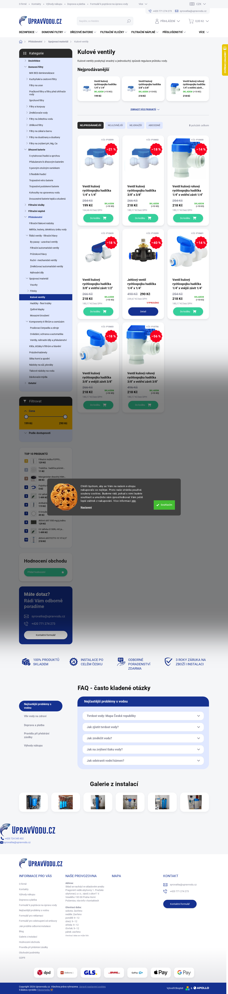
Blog (21, 931)
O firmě (23, 4)
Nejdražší (136, 125)
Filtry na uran (36, 85)
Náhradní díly (37, 272)
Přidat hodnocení (36, 572)
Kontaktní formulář (46, 635)
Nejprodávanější (90, 125)
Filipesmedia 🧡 (45, 989)
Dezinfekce (34, 60)
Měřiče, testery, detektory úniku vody (48, 229)
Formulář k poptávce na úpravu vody (109, 4)
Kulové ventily (37, 297)
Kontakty (36, 4)
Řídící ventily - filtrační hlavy (43, 235)
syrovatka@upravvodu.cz (48, 616)
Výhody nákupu (54, 4)
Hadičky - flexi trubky (40, 303)
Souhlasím (166, 505)
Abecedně (154, 125)
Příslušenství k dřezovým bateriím (46, 162)
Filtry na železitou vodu (41, 119)
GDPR (22, 957)
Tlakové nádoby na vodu (41, 370)
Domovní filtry (35, 67)
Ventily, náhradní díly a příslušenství (48, 340)
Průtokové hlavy (38, 254)
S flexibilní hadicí (37, 174)
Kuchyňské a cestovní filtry (43, 79)
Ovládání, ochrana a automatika (46, 334)
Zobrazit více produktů (143, 109)
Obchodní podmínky (29, 952)
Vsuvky (34, 284)
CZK (198, 4)
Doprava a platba (76, 4)
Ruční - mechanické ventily (43, 260)
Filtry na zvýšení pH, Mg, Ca (43, 143)
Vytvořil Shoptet (175, 988)
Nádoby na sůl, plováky (41, 364)
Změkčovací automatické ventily (46, 266)
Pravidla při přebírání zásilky (33, 947)
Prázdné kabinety (38, 352)
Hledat (128, 21)
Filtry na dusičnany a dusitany (44, 137)
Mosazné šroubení (39, 315)
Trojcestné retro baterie (41, 180)
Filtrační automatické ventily (44, 248)
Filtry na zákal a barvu (40, 131)
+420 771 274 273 (43, 623)
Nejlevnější (115, 125)
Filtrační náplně (36, 211)
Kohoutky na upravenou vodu (44, 192)
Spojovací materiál (38, 278)
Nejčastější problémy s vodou (34, 910)
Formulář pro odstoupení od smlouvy (38, 921)
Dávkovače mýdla (38, 377)
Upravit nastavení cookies (92, 986)
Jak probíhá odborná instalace (35, 926)
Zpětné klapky (37, 309)
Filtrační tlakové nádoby (41, 223)
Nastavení (86, 507)
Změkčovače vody (38, 112)
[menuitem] (28, 32)
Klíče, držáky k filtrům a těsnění (45, 346)
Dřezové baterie (36, 149)
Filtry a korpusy (37, 106)
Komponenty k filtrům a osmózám (46, 321)
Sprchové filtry (36, 100)
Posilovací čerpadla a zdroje (44, 328)
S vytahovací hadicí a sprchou (44, 156)
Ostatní (32, 383)
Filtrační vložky (36, 205)
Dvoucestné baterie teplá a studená (47, 198)
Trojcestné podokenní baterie (44, 186)
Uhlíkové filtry (36, 125)
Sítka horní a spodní (39, 358)
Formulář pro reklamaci (31, 915)
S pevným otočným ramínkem (44, 168)
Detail (143, 311)
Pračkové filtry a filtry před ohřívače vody (47, 93)
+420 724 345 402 (14, 838)
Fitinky (33, 291)
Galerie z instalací (28, 936)
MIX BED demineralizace (41, 73)
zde (134, 500)
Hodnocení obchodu (29, 942)
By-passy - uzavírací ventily (44, 242)
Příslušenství (35, 217)
